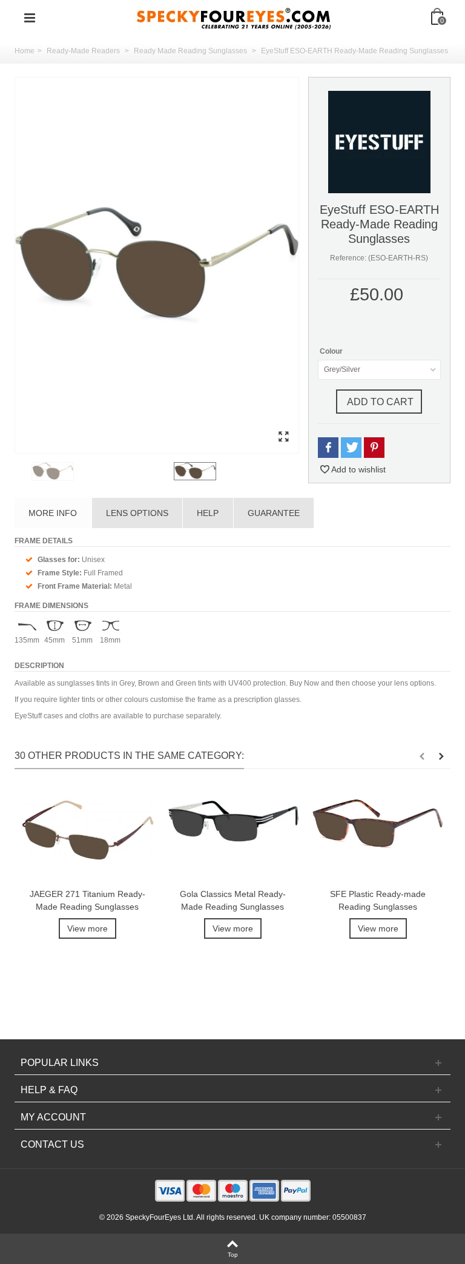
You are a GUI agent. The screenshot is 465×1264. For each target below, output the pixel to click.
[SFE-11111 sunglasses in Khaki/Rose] (100, 471)
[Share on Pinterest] (374, 448)
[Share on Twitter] (351, 448)
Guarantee (274, 513)
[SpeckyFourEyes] (234, 17)
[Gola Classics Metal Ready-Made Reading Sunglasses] (232, 835)
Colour (332, 351)
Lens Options (137, 513)
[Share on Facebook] (328, 448)
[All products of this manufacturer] (379, 141)
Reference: (348, 258)
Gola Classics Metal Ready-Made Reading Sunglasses (233, 900)
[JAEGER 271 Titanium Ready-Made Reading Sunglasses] (87, 835)
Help (208, 513)
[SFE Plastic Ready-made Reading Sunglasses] (377, 835)
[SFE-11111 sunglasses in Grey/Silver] (156, 265)
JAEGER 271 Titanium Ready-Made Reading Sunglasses (87, 900)
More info (52, 513)
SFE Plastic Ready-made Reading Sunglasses (378, 900)
